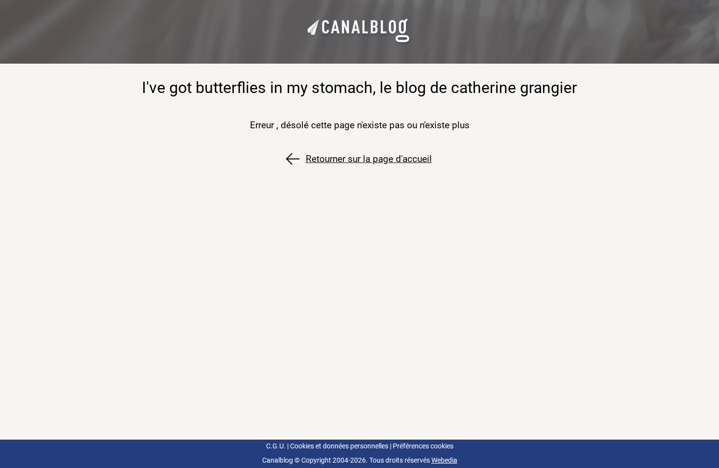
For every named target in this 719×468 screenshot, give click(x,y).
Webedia (444, 460)
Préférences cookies (423, 446)
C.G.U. (276, 446)
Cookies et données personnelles (339, 446)
